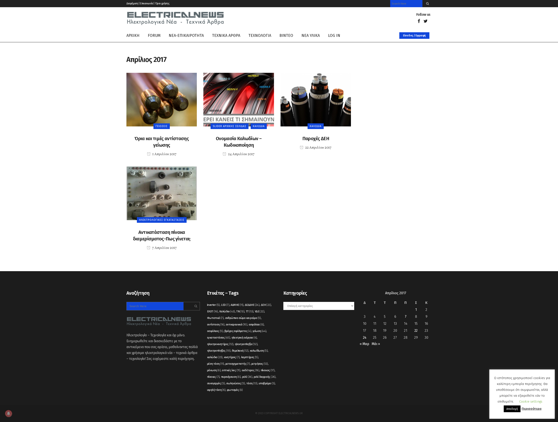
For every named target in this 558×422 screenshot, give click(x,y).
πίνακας (268, 370)
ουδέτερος (250, 370)
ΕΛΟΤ (212, 311)
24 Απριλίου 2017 (241, 154)
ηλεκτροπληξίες (219, 350)
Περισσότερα (531, 409)
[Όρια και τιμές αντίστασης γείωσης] (161, 99)
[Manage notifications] (8, 413)
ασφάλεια (256, 324)
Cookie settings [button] (530, 401)
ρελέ (247, 376)
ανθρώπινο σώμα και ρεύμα (243, 318)
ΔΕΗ (266, 304)
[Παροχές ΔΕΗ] (316, 99)
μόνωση (214, 370)
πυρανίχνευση (231, 376)
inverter (213, 304)
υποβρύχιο (267, 383)
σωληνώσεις (235, 383)
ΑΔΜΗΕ (237, 304)
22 (416, 330)
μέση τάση (215, 363)
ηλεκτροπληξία (246, 344)
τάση (251, 383)
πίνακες (213, 376)
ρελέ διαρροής (265, 376)
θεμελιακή (240, 350)
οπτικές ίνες (231, 370)
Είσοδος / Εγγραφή (414, 35)
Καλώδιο (227, 311)
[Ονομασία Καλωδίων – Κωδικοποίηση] (238, 99)
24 (364, 337)
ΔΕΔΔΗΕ (252, 304)
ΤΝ (240, 311)
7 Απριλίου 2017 (164, 248)
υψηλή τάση (216, 389)
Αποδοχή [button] (512, 408)
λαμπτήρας (249, 357)
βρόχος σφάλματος (238, 331)
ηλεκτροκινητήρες (220, 344)
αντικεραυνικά (236, 324)
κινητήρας (232, 357)
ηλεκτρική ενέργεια (244, 337)
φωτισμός (235, 389)
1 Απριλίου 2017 (164, 154)
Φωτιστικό (215, 318)
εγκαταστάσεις (218, 337)
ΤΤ (249, 311)
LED (225, 304)
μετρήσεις (259, 363)
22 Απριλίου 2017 (318, 147)
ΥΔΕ (259, 311)
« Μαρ (364, 344)
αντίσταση (216, 324)
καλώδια (215, 357)
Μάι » (376, 344)
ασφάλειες (215, 331)
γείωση (259, 331)
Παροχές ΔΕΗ (315, 138)
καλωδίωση (259, 350)
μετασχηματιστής (237, 363)
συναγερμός (216, 383)
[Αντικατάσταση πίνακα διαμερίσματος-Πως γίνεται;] (161, 193)
